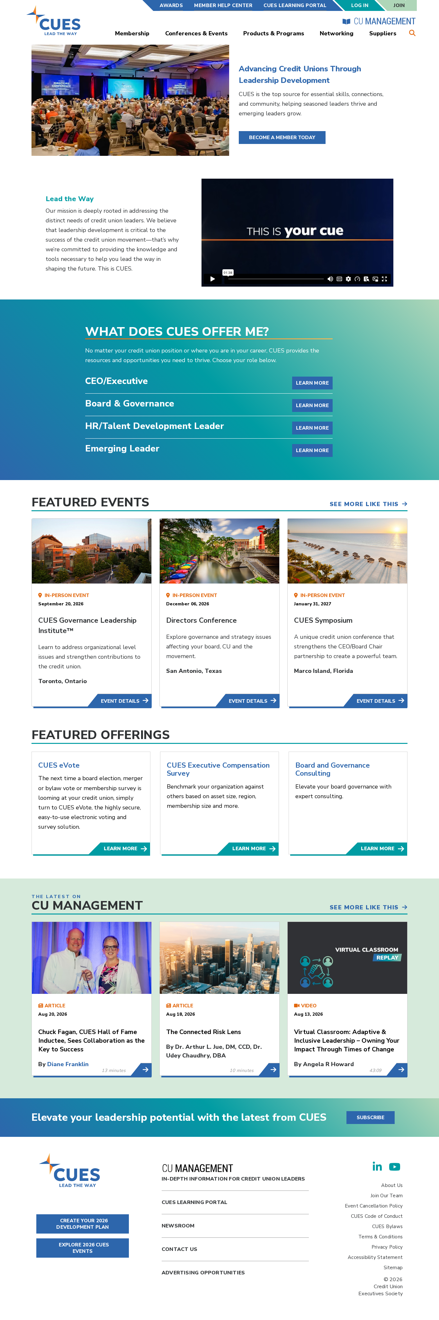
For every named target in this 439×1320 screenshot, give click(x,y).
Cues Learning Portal (194, 1202)
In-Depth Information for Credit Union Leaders (233, 1178)
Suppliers (382, 33)
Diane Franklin (68, 1064)
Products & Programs (273, 33)
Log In (359, 5)
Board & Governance (129, 404)
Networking (337, 33)
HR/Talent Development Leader (154, 427)
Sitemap (393, 1267)
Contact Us (179, 1249)
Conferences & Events (196, 33)
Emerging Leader (122, 449)
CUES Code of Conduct (377, 1216)
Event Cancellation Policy (374, 1206)
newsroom (178, 1225)
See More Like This (364, 504)
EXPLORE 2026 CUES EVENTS (83, 1248)
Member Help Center (223, 5)
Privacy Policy (387, 1247)
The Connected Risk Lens (203, 1032)
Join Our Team (387, 1195)
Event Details (120, 701)
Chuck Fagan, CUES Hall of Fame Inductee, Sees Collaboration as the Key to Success (91, 1041)
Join (399, 5)
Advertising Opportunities (203, 1272)
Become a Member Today (282, 137)
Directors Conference (201, 620)
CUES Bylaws (387, 1226)
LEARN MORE (120, 848)
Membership (132, 33)
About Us (392, 1185)
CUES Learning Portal (295, 5)
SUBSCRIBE (370, 1117)
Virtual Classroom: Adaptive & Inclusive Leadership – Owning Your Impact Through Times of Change (346, 1041)
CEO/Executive (116, 382)
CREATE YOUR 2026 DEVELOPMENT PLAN (82, 1223)
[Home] (54, 20)
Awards (171, 5)
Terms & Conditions (380, 1237)
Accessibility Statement (375, 1257)
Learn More (312, 383)
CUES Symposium (323, 620)
